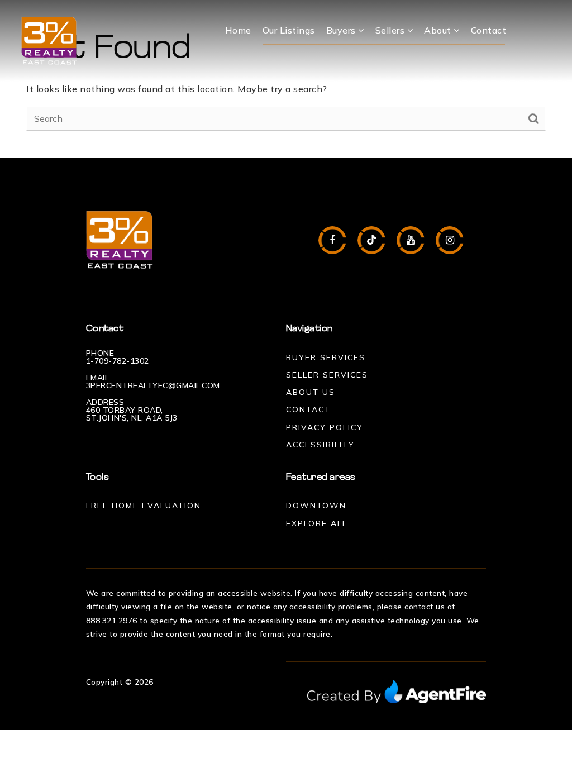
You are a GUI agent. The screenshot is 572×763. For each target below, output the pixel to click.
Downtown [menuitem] (316, 505)
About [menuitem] (439, 30)
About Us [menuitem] (310, 392)
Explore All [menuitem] (316, 523)
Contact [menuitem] (489, 30)
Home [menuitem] (238, 30)
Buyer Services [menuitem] (325, 357)
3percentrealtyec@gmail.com (153, 385)
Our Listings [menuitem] (289, 30)
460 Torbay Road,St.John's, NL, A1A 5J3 (132, 414)
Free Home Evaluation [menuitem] (143, 505)
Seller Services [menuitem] (327, 375)
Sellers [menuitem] (391, 30)
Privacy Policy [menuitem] (324, 427)
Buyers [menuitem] (342, 30)
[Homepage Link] (49, 39)
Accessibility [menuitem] (320, 445)
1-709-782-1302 (117, 361)
